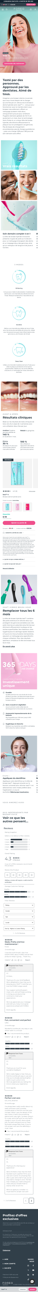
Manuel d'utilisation (8, 568)
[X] (28, 1270)
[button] (32, 1281)
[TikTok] (28, 1279)
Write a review (32, 491)
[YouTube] (33, 1270)
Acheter (32, 1289)
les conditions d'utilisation (19, 1243)
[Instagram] (28, 1266)
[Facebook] (33, 1266)
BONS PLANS (31, 4)
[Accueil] (19, 9)
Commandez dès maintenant (14, 63)
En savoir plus (9, 646)
